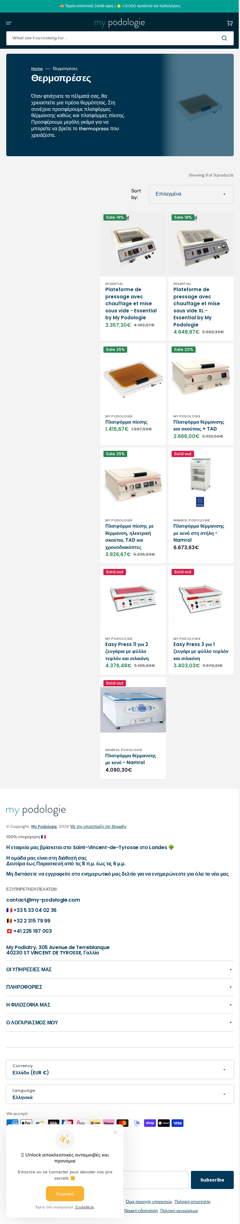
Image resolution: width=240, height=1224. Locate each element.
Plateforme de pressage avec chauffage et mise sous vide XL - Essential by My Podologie (192, 302)
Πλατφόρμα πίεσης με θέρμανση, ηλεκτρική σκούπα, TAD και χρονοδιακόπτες (129, 530)
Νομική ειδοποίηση (136, 1210)
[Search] (216, 38)
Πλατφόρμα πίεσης (126, 412)
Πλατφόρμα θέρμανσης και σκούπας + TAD (186, 419)
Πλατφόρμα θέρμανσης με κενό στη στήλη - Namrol (192, 526)
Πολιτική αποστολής (188, 1201)
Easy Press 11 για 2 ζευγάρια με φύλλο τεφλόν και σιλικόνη (127, 639)
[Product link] (130, 273)
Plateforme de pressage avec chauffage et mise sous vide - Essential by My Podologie (128, 302)
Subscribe (203, 1180)
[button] (9, 23)
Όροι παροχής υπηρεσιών (144, 1201)
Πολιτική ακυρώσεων (174, 1210)
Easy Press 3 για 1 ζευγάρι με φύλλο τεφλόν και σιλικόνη (190, 639)
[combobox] (115, 38)
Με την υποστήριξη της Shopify (98, 820)
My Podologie (44, 820)
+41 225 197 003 (32, 931)
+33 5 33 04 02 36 (35, 910)
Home (37, 68)
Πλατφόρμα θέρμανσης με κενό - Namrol (128, 746)
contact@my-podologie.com (43, 899)
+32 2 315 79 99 (31, 920)
